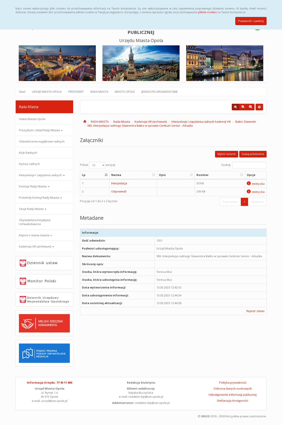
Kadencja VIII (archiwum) (35, 246)
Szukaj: (226, 165)
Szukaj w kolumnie (253, 154)
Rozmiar (203, 175)
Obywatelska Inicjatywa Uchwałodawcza (34, 222)
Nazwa (116, 175)
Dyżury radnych (29, 164)
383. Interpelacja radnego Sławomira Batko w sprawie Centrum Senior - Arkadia (140, 126)
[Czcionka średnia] (243, 107)
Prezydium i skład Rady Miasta (39, 130)
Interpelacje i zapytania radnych (41, 175)
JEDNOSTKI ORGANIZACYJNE (159, 92)
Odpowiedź (118, 191)
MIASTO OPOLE (125, 92)
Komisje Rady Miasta (33, 186)
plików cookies (207, 12)
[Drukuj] (259, 107)
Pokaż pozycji (97, 165)
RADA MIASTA (99, 92)
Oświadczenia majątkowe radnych (42, 141)
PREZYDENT (76, 92)
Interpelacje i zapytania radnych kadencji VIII (201, 122)
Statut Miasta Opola (32, 119)
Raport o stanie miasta (34, 235)
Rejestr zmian (255, 311)
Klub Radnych (28, 153)
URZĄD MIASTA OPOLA (47, 92)
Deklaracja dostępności (232, 401)
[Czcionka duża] (250, 107)
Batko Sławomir (245, 122)
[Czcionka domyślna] (235, 107)
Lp (83, 175)
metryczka (258, 183)
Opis (162, 175)
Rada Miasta (121, 122)
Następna (257, 202)
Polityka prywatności (232, 382)
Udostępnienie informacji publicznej (232, 395)
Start (22, 92)
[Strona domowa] (84, 122)
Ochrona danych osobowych (232, 388)
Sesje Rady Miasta (31, 209)
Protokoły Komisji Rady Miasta (39, 198)
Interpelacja (119, 183)
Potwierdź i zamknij (251, 21)
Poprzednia (230, 202)
